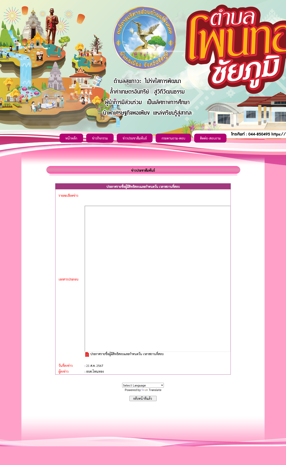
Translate (155, 390)
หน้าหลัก (71, 138)
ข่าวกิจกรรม (100, 138)
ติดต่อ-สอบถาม (210, 138)
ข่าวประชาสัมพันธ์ (135, 138)
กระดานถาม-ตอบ (173, 138)
